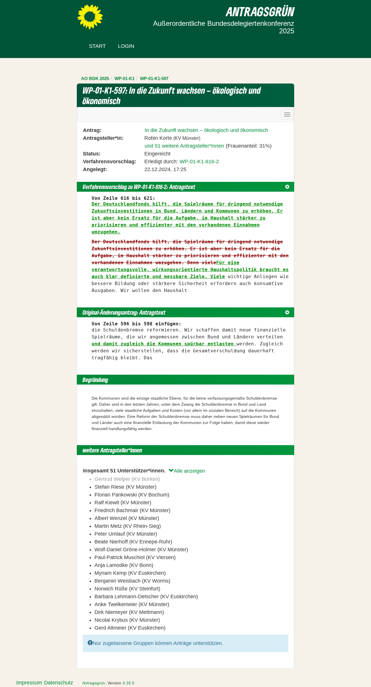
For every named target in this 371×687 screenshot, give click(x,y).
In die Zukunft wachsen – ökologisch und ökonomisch (206, 130)
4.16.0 (128, 683)
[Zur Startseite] (90, 16)
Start (97, 46)
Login (126, 46)
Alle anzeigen (189, 471)
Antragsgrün (93, 683)
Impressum (29, 683)
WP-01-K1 (124, 78)
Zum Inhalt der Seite (26, 14)
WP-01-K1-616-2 (199, 161)
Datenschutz (58, 683)
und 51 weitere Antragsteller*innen (184, 146)
